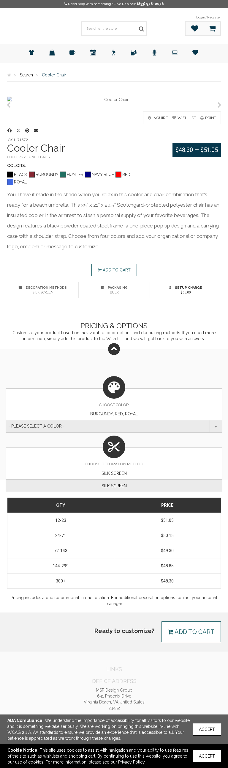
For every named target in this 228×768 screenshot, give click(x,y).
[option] (114, 100)
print (210, 118)
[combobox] (114, 426)
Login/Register (208, 17)
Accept (207, 729)
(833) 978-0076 (150, 4)
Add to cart (116, 270)
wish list (187, 118)
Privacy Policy (131, 762)
